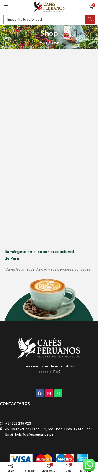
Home (43, 42)
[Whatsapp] (58, 393)
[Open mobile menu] (5, 6)
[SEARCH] (90, 19)
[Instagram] (49, 393)
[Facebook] (40, 393)
